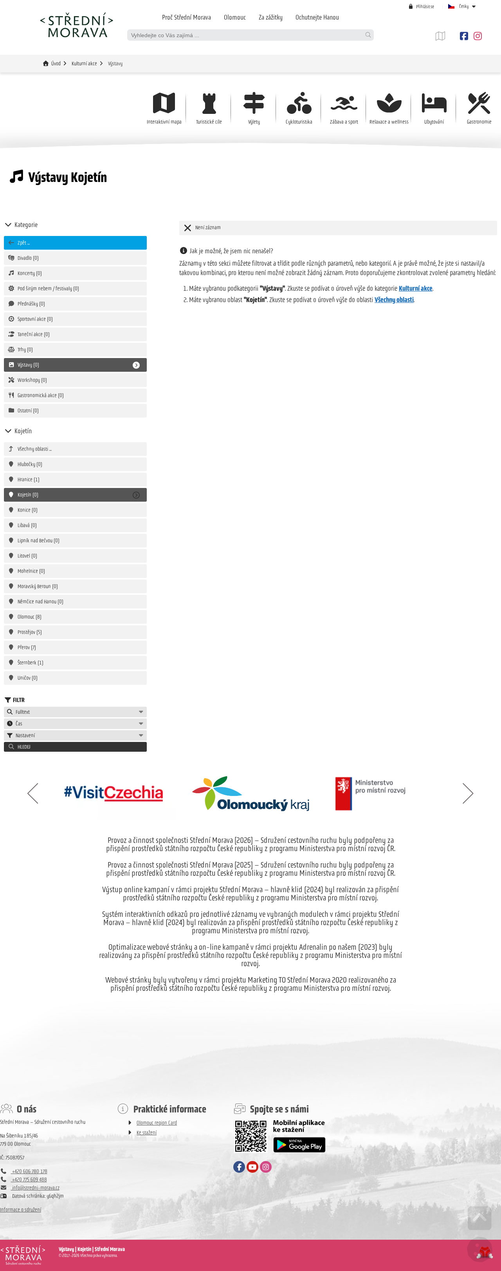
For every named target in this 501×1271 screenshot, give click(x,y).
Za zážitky (271, 17)
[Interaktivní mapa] (446, 36)
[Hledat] (368, 35)
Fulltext (21, 712)
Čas (17, 723)
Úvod (76, 25)
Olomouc (235, 17)
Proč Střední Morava (186, 17)
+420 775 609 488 (29, 1179)
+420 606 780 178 (29, 1171)
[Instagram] (476, 36)
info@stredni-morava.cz (35, 1188)
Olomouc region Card (157, 1123)
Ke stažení (147, 1132)
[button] (420, 6)
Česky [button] (464, 6)
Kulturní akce (84, 64)
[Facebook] (464, 36)
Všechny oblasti (394, 299)
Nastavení (24, 735)
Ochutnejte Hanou (317, 17)
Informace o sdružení (20, 1209)
